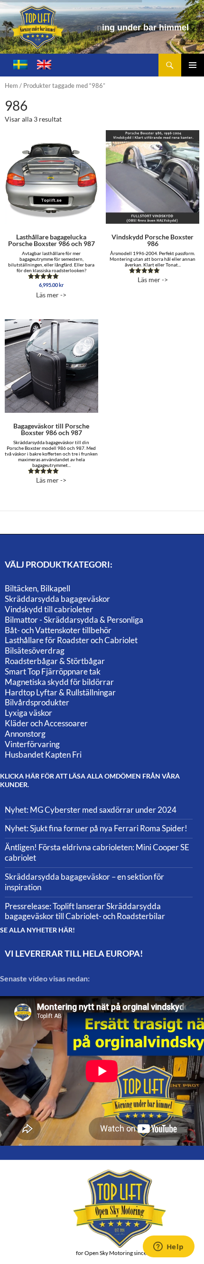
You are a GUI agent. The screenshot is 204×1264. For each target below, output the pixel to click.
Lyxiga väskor (28, 713)
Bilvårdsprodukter (37, 702)
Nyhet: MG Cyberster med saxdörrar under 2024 (90, 810)
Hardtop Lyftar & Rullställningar (60, 692)
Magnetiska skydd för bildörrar (59, 682)
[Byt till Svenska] (20, 64)
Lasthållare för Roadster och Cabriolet (71, 640)
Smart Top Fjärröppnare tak (53, 671)
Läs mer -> (51, 266)
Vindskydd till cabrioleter (49, 609)
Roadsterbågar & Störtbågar (55, 661)
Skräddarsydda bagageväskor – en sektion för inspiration (84, 882)
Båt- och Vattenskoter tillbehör (58, 630)
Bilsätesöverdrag (35, 651)
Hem (11, 85)
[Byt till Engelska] (44, 64)
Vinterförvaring (32, 744)
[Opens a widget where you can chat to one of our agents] (168, 1247)
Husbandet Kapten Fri (43, 755)
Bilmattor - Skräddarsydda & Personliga (74, 620)
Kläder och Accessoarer (46, 723)
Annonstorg (25, 734)
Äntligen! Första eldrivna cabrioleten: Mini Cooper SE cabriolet (97, 852)
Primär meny (192, 65)
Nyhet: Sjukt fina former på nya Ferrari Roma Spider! (96, 828)
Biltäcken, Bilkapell (37, 588)
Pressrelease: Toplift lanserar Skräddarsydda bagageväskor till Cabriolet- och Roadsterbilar (85, 911)
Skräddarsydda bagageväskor (57, 599)
